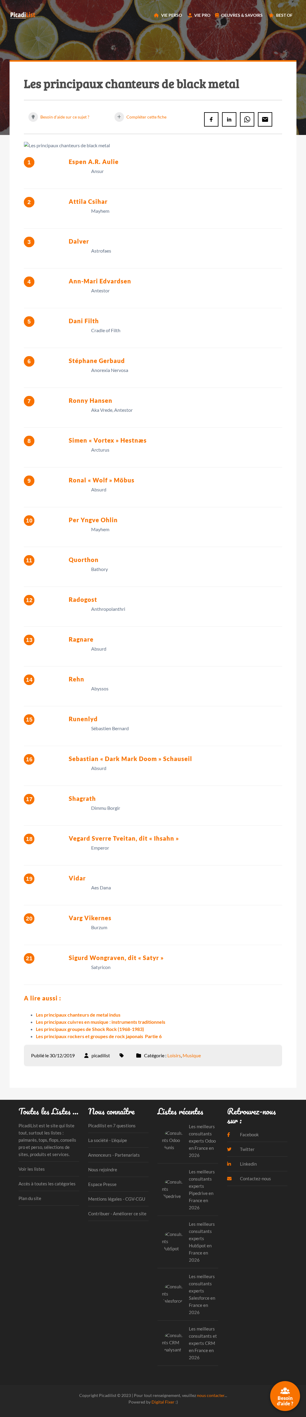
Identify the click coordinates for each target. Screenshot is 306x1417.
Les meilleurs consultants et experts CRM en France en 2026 (203, 1343)
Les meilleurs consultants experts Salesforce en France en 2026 (202, 1294)
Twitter (247, 1149)
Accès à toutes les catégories (47, 1183)
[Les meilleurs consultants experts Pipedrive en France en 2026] (173, 1189)
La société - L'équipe (107, 1140)
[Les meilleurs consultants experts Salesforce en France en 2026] (173, 1294)
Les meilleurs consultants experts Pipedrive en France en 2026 (202, 1189)
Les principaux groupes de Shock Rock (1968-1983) (90, 1029)
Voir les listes (32, 1169)
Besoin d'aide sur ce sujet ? (64, 116)
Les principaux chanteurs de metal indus (78, 1014)
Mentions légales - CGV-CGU (116, 1199)
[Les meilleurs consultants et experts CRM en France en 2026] (173, 1343)
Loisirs (174, 1055)
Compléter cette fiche (146, 116)
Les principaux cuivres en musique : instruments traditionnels (100, 1022)
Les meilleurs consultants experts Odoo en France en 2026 (202, 1141)
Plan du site (30, 1198)
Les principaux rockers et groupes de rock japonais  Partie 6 (99, 1036)
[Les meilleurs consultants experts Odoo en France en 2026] (173, 1140)
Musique (192, 1055)
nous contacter (210, 1395)
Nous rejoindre (102, 1169)
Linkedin (248, 1164)
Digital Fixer (163, 1401)
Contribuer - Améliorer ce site (117, 1213)
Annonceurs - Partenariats (114, 1155)
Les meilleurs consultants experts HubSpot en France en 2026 (202, 1242)
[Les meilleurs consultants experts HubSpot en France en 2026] (173, 1242)
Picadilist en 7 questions (112, 1125)
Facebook (249, 1134)
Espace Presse (102, 1184)
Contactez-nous (255, 1178)
